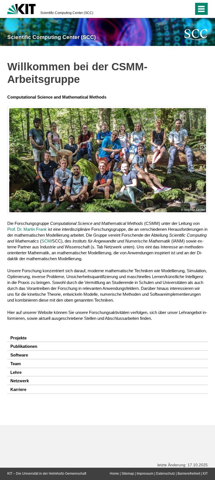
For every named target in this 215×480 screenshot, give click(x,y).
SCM (46, 241)
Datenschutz (165, 474)
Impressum (145, 474)
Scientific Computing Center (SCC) (66, 13)
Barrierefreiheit (188, 474)
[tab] (107, 338)
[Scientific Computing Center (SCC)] (196, 34)
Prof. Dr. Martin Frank (27, 229)
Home (114, 474)
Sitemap (127, 474)
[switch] (178, 9)
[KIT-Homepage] (21, 8)
